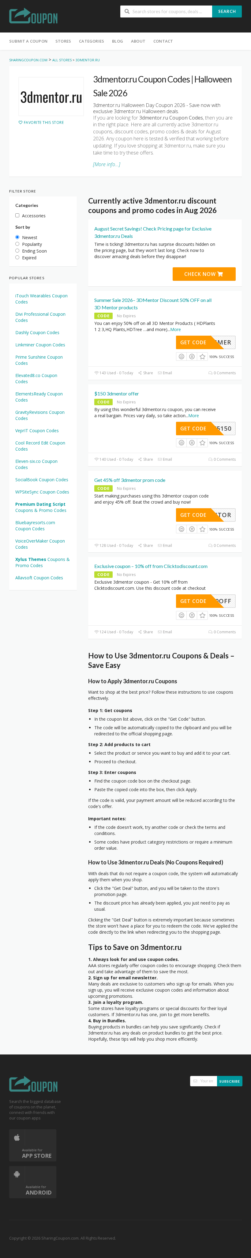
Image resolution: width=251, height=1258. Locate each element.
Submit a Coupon (28, 41)
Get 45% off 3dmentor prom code (129, 480)
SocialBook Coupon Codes (41, 479)
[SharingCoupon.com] (33, 17)
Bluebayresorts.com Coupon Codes (35, 526)
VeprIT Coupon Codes (37, 430)
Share (147, 372)
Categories (91, 41)
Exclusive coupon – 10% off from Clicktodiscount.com (151, 566)
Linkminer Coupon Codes (40, 345)
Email (167, 372)
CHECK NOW (200, 274)
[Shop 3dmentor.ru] (51, 96)
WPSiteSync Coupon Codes (42, 492)
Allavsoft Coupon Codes (39, 578)
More (175, 329)
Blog (117, 41)
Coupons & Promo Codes (40, 507)
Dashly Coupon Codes (37, 332)
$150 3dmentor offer (116, 393)
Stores (63, 41)
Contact (163, 41)
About (138, 41)
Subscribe (229, 1081)
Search (227, 11)
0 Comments (224, 372)
